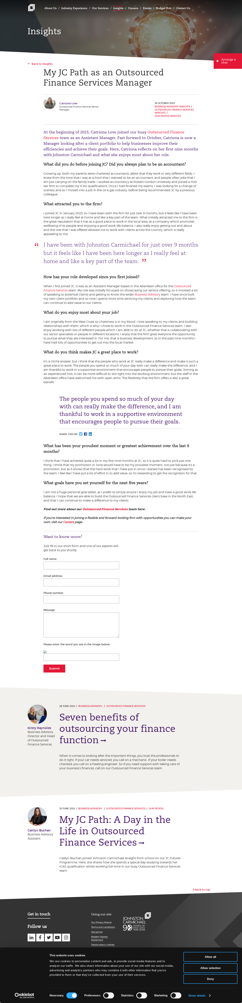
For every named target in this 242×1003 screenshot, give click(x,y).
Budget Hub (163, 8)
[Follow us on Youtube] (57, 937)
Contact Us (183, 8)
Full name (50, 559)
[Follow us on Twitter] (49, 937)
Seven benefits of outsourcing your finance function (117, 729)
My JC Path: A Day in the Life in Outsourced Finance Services (115, 831)
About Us (50, 8)
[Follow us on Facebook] (40, 937)
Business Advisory (147, 294)
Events (147, 8)
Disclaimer (97, 932)
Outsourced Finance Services (105, 509)
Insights (118, 8)
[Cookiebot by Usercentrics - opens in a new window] (24, 995)
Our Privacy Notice (101, 922)
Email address (52, 576)
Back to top (202, 889)
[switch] (108, 995)
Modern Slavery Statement (99, 938)
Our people (156, 808)
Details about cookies (102, 944)
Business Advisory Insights (172, 106)
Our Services (100, 8)
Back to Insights (42, 64)
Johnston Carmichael (31, 7)
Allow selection (210, 968)
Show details (197, 995)
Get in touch (39, 914)
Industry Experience (74, 8)
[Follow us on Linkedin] (31, 937)
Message (49, 610)
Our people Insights (168, 116)
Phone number (53, 593)
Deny (210, 979)
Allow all (210, 956)
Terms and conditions (103, 927)
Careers (133, 8)
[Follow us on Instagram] (66, 937)
